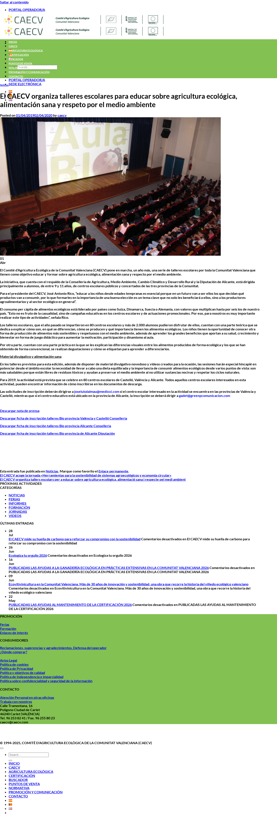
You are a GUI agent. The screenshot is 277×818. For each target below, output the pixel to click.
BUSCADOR (16, 59)
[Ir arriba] (1, 748)
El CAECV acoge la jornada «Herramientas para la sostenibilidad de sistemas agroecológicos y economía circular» (85, 475)
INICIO (13, 41)
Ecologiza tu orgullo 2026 (28, 555)
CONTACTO (16, 76)
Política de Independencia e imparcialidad (31, 677)
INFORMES (17, 503)
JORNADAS (18, 511)
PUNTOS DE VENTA (20, 63)
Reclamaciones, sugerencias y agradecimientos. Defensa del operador (53, 648)
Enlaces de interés (14, 633)
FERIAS (14, 499)
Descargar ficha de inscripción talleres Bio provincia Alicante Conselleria (55, 426)
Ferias (4, 624)
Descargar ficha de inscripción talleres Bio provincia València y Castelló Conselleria (63, 418)
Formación (8, 628)
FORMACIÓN (19, 507)
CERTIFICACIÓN (19, 54)
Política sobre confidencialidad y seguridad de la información (46, 681)
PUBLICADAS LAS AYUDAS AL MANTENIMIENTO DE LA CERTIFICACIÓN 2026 (70, 604)
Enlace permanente (113, 471)
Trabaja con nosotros (16, 701)
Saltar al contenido (14, 2)
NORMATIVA (17, 67)
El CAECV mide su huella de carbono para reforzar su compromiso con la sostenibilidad (74, 539)
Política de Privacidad (16, 668)
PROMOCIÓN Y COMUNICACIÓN (29, 72)
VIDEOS (15, 516)
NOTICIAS (17, 495)
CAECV (13, 46)
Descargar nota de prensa (19, 411)
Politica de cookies (14, 664)
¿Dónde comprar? (13, 652)
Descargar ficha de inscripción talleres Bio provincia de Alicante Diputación (57, 433)
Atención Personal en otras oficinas (27, 697)
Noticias (4, 85)
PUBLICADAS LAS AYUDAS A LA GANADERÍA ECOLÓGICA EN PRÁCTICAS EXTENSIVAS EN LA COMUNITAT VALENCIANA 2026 (109, 568)
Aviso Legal (8, 660)
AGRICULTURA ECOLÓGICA (26, 50)
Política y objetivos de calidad (22, 673)
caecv (62, 115)
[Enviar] (10, 760)
